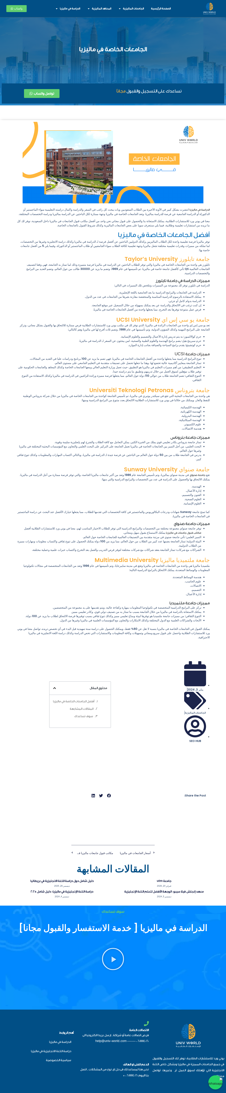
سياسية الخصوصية (58, 1060)
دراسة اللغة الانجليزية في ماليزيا (51, 1051)
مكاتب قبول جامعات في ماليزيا (183, 532)
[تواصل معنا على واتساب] (215, 1082)
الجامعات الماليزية (133, 8)
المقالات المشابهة (81, 708)
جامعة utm (164, 881)
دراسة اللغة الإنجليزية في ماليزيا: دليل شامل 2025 (62, 891)
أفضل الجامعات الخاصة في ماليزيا (73, 701)
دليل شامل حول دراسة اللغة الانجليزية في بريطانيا (62, 881)
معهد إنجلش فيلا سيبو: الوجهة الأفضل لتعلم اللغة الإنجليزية (164, 891)
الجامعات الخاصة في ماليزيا (113, 49)
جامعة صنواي (197, 475)
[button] (54, 688)
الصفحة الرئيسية (161, 8)
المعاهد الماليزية (101, 8)
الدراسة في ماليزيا (70, 8)
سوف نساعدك (83, 716)
